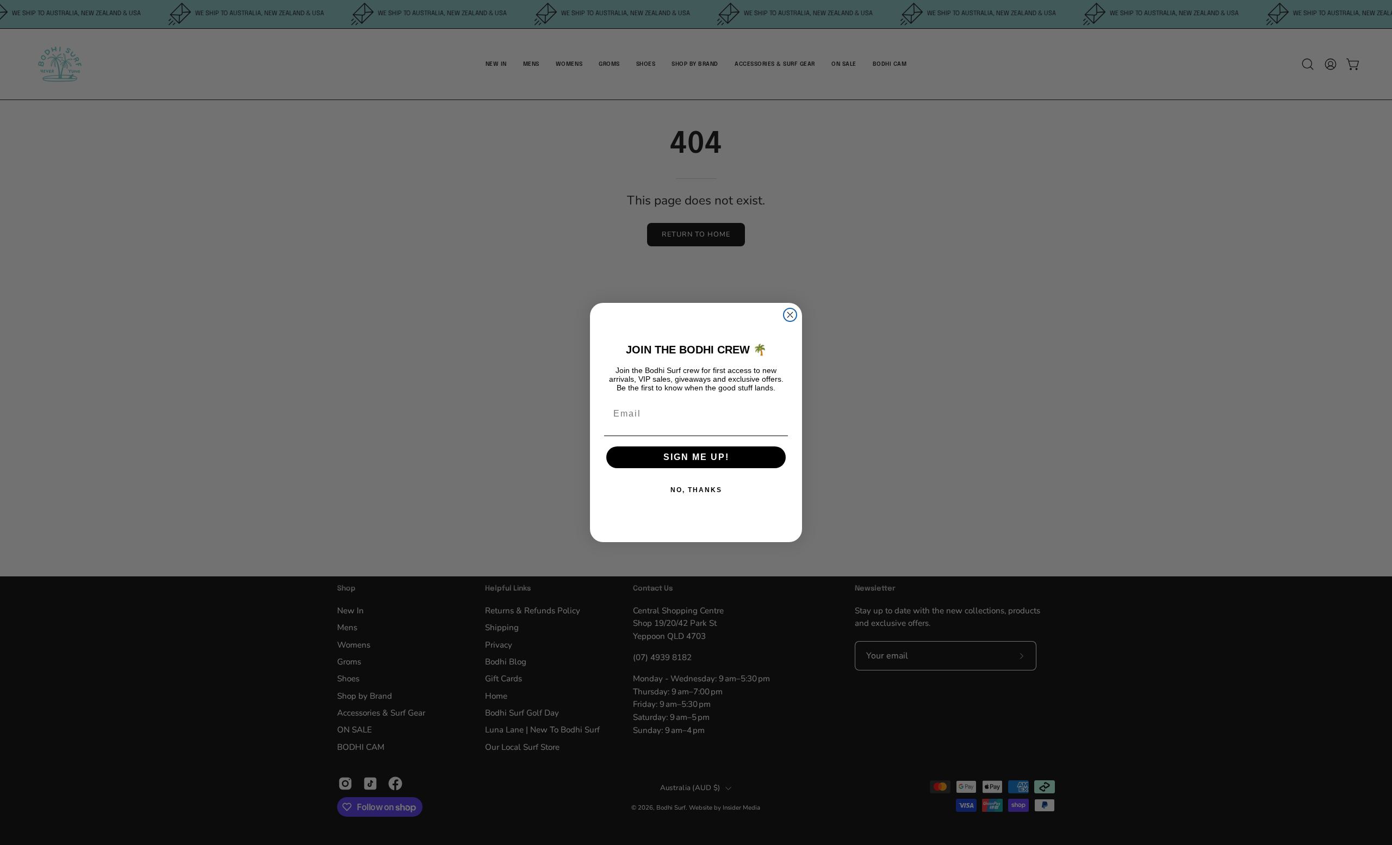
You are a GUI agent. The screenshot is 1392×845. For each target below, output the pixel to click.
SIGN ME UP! (696, 457)
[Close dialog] (790, 314)
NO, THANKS (696, 490)
